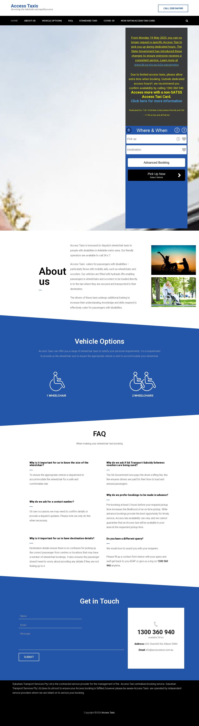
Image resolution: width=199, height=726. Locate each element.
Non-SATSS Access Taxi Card (138, 20)
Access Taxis (24, 6)
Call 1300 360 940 (173, 8)
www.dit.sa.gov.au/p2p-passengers (156, 64)
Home (14, 20)
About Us (29, 20)
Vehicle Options (52, 20)
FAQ (70, 20)
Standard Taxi (88, 20)
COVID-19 (109, 20)
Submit (29, 657)
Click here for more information (156, 101)
